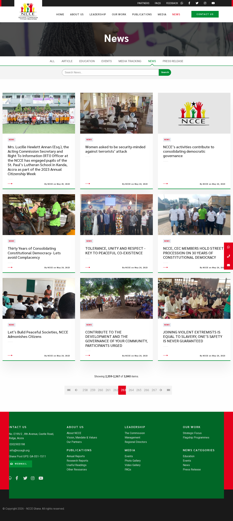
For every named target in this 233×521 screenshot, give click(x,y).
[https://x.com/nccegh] (23, 477)
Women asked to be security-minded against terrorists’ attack (115, 149)
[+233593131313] (228, 247)
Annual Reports (76, 456)
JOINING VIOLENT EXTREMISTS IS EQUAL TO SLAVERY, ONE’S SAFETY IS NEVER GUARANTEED (192, 336)
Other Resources (77, 469)
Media (162, 14)
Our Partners (74, 442)
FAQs (158, 3)
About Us (77, 14)
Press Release (173, 61)
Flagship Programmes (196, 437)
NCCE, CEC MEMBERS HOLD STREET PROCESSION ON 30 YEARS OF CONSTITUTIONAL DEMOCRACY (193, 253)
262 (115, 390)
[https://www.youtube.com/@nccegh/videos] (39, 477)
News (176, 14)
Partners (143, 3)
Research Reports (77, 460)
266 (146, 390)
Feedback (172, 3)
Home (60, 14)
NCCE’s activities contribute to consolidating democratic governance (188, 151)
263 (123, 390)
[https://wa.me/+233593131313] (8, 477)
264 (131, 390)
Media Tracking (130, 61)
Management (132, 437)
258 (85, 390)
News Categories (199, 450)
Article (67, 61)
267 (154, 390)
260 (100, 390)
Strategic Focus (192, 433)
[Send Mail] (228, 265)
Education (87, 61)
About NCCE (74, 433)
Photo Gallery (133, 460)
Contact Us (205, 14)
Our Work (119, 14)
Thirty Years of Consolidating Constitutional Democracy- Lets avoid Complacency (34, 253)
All (52, 61)
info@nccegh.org (20, 450)
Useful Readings (76, 465)
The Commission (135, 433)
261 (108, 390)
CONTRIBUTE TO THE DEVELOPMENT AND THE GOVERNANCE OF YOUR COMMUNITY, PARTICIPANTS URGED (116, 339)
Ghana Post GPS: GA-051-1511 (27, 456)
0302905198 (17, 444)
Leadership (98, 14)
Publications (142, 14)
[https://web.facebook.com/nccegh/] (16, 477)
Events (106, 61)
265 (138, 390)
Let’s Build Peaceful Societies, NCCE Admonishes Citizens (38, 334)
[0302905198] (228, 256)
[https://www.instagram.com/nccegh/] (31, 477)
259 (92, 390)
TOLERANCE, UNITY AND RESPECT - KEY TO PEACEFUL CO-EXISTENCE (115, 250)
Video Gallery (133, 465)
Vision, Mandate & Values (82, 437)
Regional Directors (136, 442)
